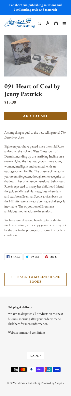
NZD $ (34, 356)
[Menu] (64, 22)
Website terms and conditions (26, 332)
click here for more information (28, 323)
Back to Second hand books (38, 279)
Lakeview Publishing (28, 383)
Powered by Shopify (52, 383)
